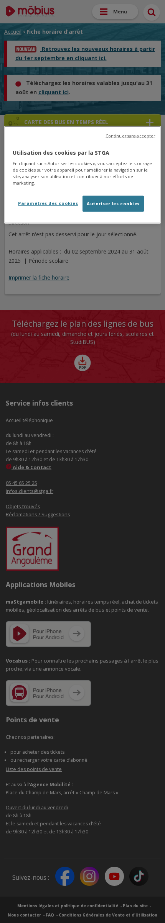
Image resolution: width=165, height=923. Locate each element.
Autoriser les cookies (113, 203)
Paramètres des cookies (48, 203)
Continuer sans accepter (130, 135)
